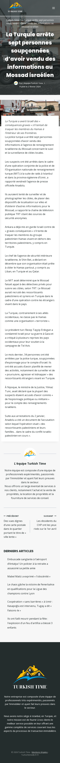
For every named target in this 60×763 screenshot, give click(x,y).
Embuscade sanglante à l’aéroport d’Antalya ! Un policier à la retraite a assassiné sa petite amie (27, 564)
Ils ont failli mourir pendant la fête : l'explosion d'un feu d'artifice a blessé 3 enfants (29, 623)
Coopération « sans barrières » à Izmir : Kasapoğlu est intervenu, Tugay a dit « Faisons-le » (30, 606)
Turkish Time (12, 20)
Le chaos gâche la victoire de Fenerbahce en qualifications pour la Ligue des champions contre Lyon (30, 589)
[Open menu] (53, 8)
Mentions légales (40, 752)
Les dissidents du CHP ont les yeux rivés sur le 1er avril (45, 523)
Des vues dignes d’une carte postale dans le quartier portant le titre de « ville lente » (15, 527)
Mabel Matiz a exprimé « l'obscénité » (28, 576)
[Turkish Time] (15, 6)
